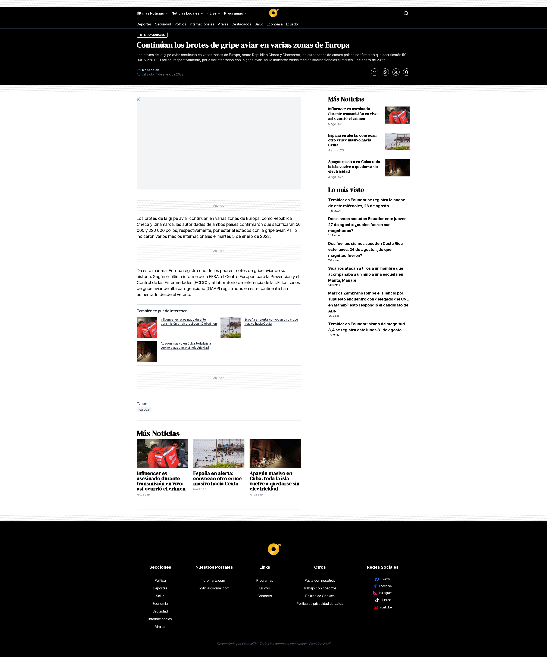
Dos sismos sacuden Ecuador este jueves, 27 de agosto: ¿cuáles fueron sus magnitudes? (367, 226)
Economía (275, 24)
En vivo (264, 588)
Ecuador (292, 24)
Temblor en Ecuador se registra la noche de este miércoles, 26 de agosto (366, 205)
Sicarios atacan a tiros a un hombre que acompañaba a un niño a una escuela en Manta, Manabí (365, 276)
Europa (144, 409)
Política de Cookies (320, 596)
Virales (223, 24)
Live (213, 13)
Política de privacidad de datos (320, 603)
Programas (233, 13)
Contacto (264, 596)
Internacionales (202, 24)
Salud (259, 24)
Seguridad (163, 24)
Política (180, 24)
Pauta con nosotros (320, 580)
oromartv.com (214, 580)
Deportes (144, 24)
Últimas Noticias (150, 13)
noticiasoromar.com (214, 588)
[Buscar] (406, 13)
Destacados (241, 24)
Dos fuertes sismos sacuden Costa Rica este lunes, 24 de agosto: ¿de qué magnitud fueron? (365, 251)
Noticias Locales (185, 13)
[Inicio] (273, 13)
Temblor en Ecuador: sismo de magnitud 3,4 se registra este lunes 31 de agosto (366, 329)
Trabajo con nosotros (320, 588)
